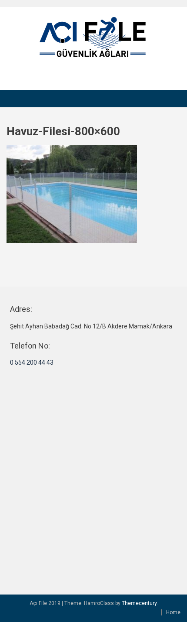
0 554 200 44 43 (31, 362)
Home (173, 612)
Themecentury (139, 603)
